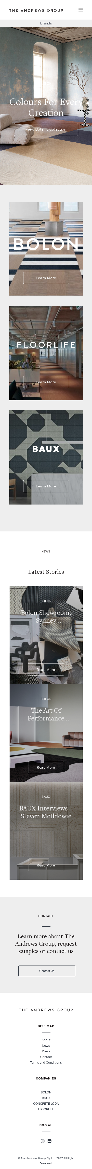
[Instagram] (42, 1141)
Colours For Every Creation (46, 107)
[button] (87, 100)
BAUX (46, 1098)
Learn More (46, 278)
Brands (46, 23)
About (46, 1040)
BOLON (46, 1092)
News (46, 1045)
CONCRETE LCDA (46, 1103)
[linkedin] (49, 1141)
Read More (46, 670)
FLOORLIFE (46, 1109)
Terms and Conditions (46, 1062)
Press (46, 1051)
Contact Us (46, 971)
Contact (46, 1057)
